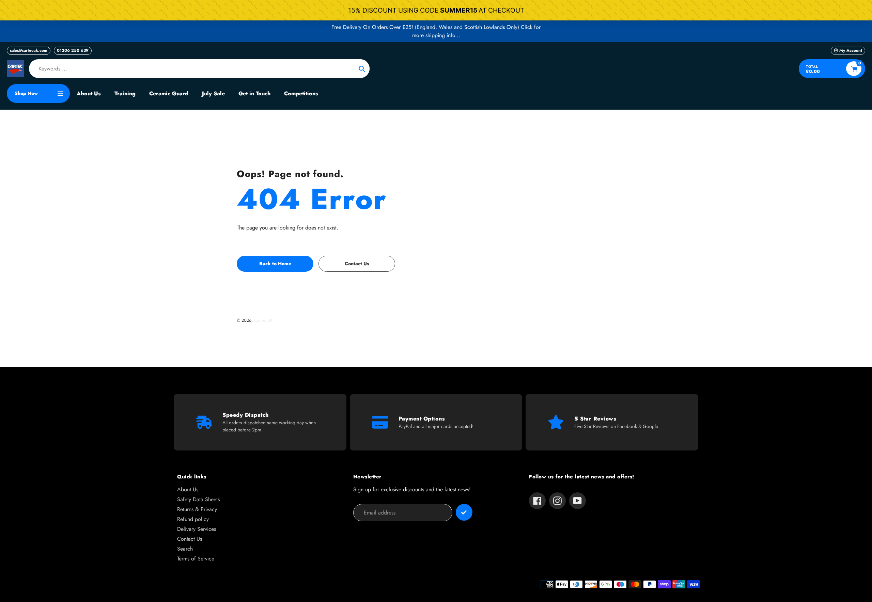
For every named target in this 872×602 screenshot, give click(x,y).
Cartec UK (263, 320)
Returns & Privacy (197, 509)
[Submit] (464, 512)
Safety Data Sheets (198, 499)
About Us (187, 489)
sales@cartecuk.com (28, 50)
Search (185, 549)
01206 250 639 (73, 50)
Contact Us (189, 539)
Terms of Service (195, 559)
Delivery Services (196, 529)
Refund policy (193, 519)
